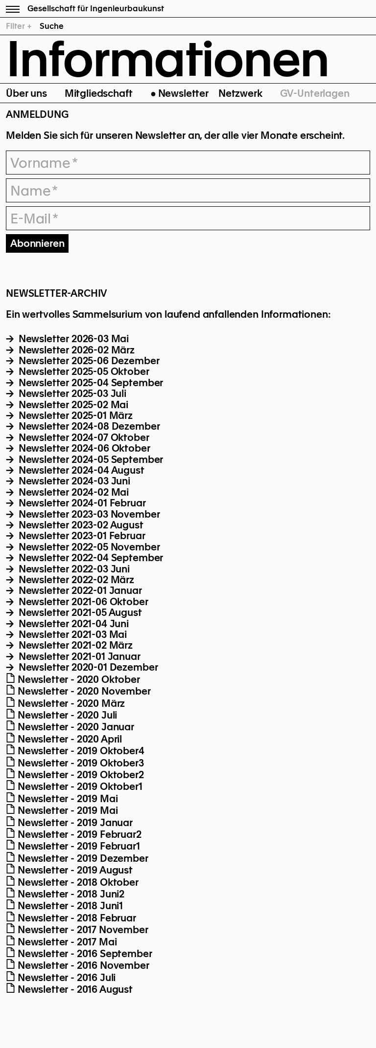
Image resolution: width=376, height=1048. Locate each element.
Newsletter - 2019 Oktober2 (79, 775)
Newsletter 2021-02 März (74, 645)
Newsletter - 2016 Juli (65, 977)
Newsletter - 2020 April (68, 739)
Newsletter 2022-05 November (88, 547)
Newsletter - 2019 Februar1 (77, 846)
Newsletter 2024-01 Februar (81, 503)
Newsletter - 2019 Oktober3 (79, 763)
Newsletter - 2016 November (82, 965)
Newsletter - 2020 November (83, 691)
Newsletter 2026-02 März (75, 350)
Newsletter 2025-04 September (89, 383)
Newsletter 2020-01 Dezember (87, 667)
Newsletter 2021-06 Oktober (82, 602)
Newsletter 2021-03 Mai (71, 634)
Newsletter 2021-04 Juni (72, 624)
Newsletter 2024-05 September (89, 459)
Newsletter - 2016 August (74, 989)
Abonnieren (37, 243)
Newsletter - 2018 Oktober (77, 882)
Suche (52, 26)
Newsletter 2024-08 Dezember (88, 426)
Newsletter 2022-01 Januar (79, 590)
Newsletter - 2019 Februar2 (78, 834)
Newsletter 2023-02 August (79, 525)
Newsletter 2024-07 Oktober (82, 437)
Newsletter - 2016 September (83, 954)
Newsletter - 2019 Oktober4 (79, 751)
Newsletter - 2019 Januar (74, 823)
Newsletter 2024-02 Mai (72, 492)
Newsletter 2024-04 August (80, 470)
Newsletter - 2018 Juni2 (69, 894)
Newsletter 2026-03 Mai (72, 339)
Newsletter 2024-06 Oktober (83, 448)
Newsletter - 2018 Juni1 (69, 906)
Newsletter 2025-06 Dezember (87, 361)
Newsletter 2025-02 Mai (72, 405)
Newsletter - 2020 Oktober (77, 679)
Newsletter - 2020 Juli (66, 715)
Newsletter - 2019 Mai (66, 799)
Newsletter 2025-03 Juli (71, 393)
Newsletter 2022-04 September (89, 558)
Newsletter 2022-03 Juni (73, 569)
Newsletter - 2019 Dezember (81, 858)
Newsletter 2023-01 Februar (80, 536)
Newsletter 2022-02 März (75, 580)
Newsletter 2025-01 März (74, 415)
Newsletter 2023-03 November (88, 514)
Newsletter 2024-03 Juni (73, 481)
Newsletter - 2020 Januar (74, 727)
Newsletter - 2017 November (81, 930)
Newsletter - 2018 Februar (75, 918)
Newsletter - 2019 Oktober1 (78, 786)
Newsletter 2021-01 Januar (78, 656)
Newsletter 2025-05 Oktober (82, 371)
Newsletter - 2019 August (74, 870)
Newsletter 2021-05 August (79, 612)
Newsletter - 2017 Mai (66, 942)
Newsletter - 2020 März (70, 703)
